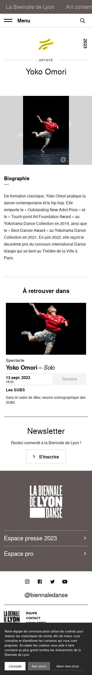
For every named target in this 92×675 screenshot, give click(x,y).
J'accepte (15, 666)
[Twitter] (52, 581)
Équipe (31, 613)
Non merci (39, 666)
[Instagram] (27, 581)
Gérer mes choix (67, 666)
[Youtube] (65, 581)
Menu (23, 20)
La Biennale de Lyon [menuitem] (30, 7)
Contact (33, 618)
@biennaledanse (46, 595)
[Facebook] (40, 581)
